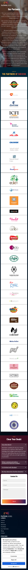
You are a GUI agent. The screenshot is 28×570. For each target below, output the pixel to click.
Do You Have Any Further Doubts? (12, 471)
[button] (25, 3)
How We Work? (6, 444)
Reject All (13, 560)
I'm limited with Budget (9, 467)
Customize (14, 556)
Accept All (14, 563)
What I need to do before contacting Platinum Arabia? (11, 462)
